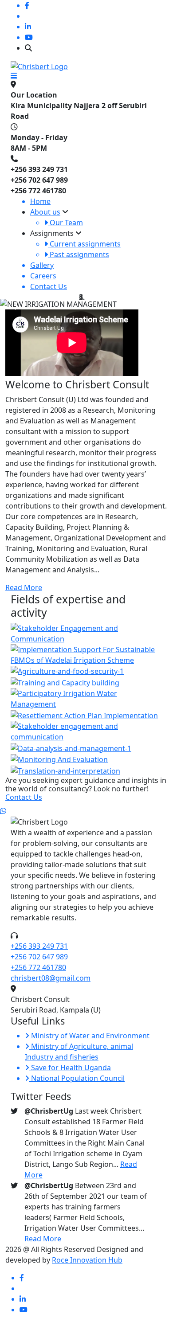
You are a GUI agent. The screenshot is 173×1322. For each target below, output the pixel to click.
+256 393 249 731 (39, 946)
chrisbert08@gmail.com (50, 978)
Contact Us (23, 797)
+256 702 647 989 (39, 957)
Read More (23, 587)
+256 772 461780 (38, 967)
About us (45, 212)
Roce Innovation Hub (87, 1260)
